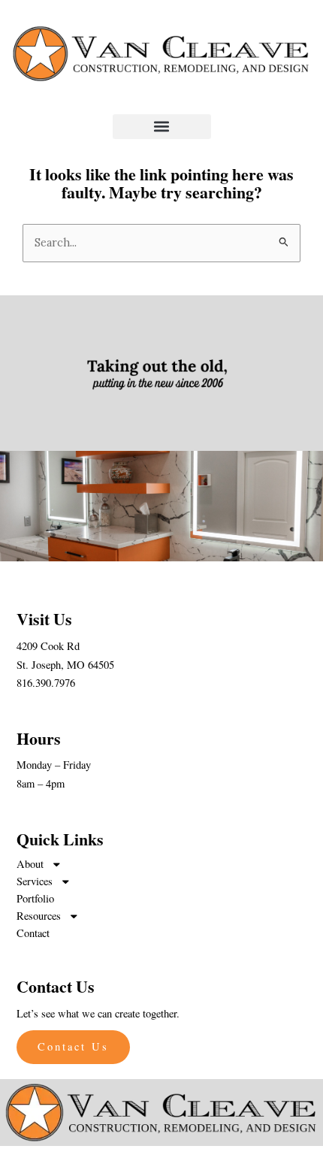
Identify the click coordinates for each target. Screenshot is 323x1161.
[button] (162, 126)
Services (35, 881)
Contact (33, 933)
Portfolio (35, 898)
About (30, 864)
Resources (39, 916)
